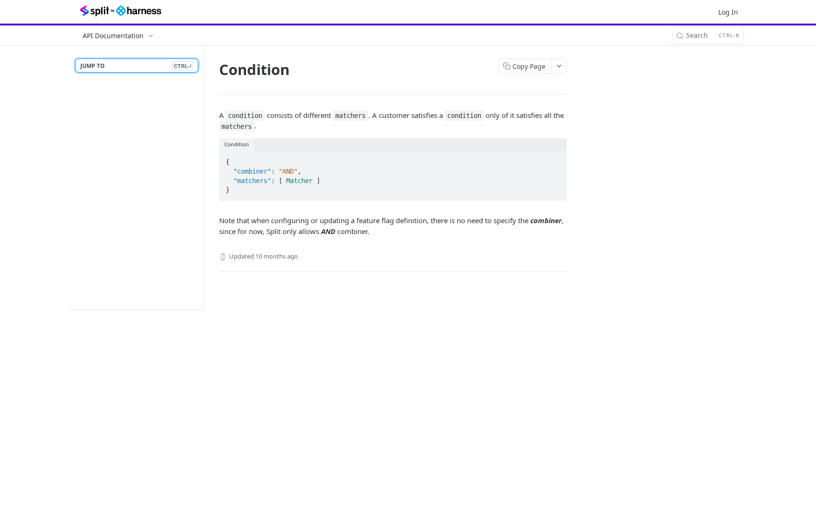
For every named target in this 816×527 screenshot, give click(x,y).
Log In (728, 12)
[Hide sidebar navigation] (202, 177)
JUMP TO (135, 66)
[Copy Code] (555, 159)
